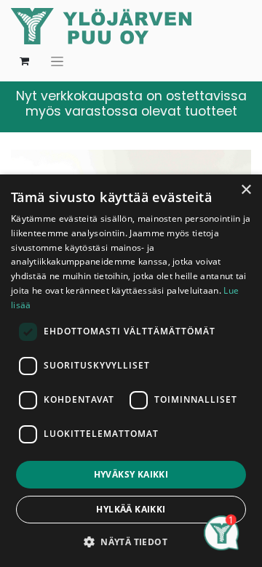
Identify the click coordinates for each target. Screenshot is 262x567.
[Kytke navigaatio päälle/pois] (57, 61)
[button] (131, 541)
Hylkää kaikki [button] (130, 509)
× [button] (245, 190)
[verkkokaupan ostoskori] (24, 61)
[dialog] (131, 370)
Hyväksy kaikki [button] (131, 474)
